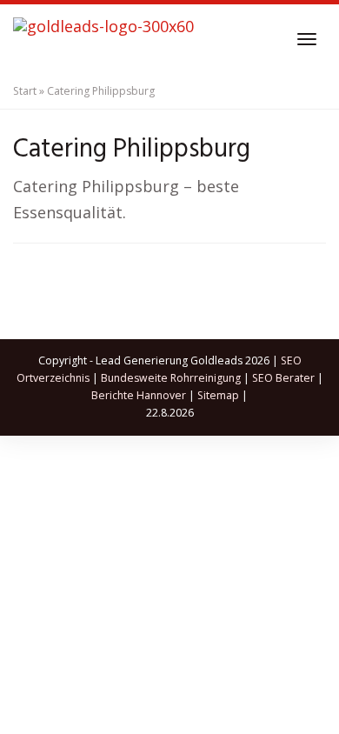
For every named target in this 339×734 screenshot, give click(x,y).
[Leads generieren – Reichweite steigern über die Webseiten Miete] (103, 39)
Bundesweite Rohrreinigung (171, 377)
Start (25, 90)
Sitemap (218, 395)
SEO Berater (283, 377)
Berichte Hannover (138, 395)
